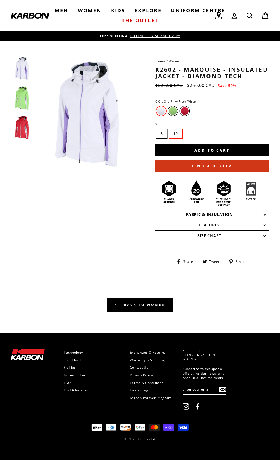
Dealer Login (140, 390)
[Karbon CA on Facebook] (197, 406)
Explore (148, 10)
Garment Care (76, 375)
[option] (140, 36)
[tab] (212, 214)
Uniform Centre (198, 10)
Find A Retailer (76, 390)
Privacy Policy (141, 375)
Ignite (184, 111)
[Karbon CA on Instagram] (186, 406)
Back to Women (143, 304)
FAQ (67, 382)
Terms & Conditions (147, 382)
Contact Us (139, 367)
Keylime (173, 111)
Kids (118, 10)
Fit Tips (70, 367)
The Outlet (140, 20)
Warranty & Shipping (147, 360)
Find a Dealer (212, 166)
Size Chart (72, 360)
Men (61, 10)
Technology (73, 352)
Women (90, 10)
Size (160, 124)
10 (175, 133)
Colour (175, 101)
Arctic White (161, 111)
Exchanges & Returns (148, 352)
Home (160, 61)
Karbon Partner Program (150, 397)
